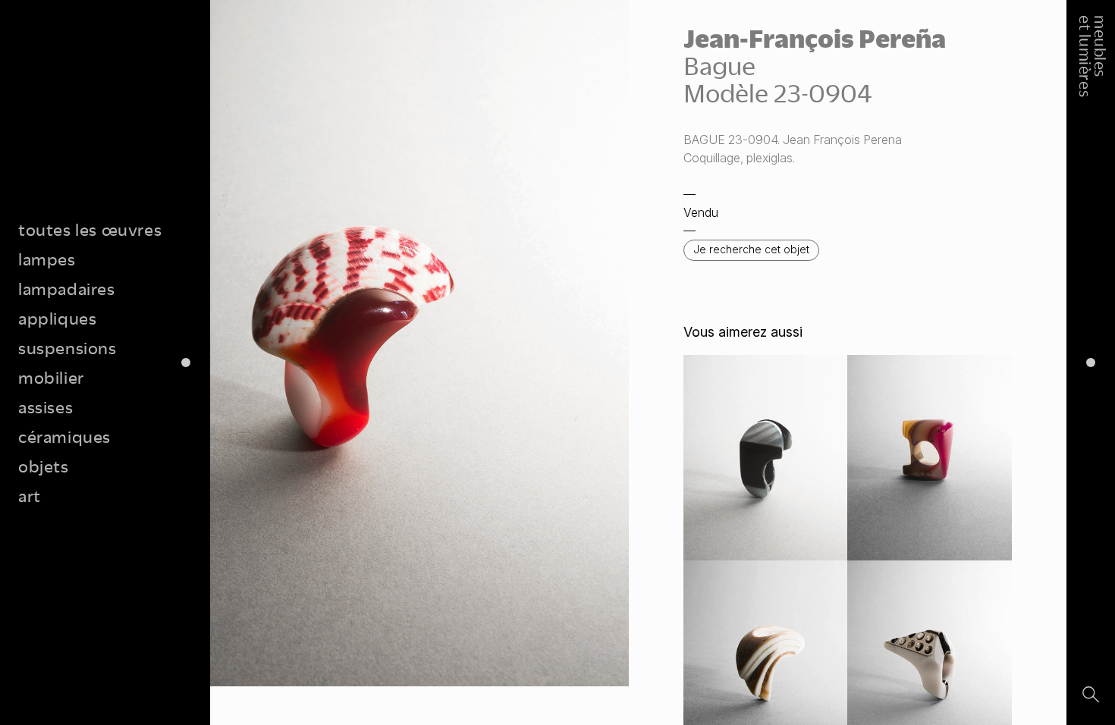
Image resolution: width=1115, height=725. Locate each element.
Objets (43, 466)
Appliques (57, 318)
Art (29, 495)
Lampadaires (66, 288)
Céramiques (64, 436)
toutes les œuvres (90, 229)
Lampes (47, 259)
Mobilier (51, 377)
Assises (45, 406)
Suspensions (67, 347)
